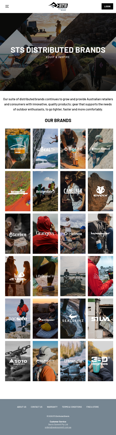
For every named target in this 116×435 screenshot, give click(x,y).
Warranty (52, 407)
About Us (21, 407)
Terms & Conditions (72, 407)
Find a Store (92, 407)
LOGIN (107, 6)
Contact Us (36, 407)
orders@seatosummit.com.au (58, 427)
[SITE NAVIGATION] (7, 6)
